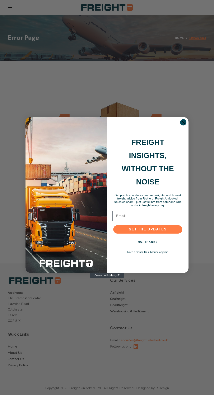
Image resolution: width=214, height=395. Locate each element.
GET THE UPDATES (148, 229)
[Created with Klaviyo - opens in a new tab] (107, 275)
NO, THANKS (148, 241)
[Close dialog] (183, 122)
